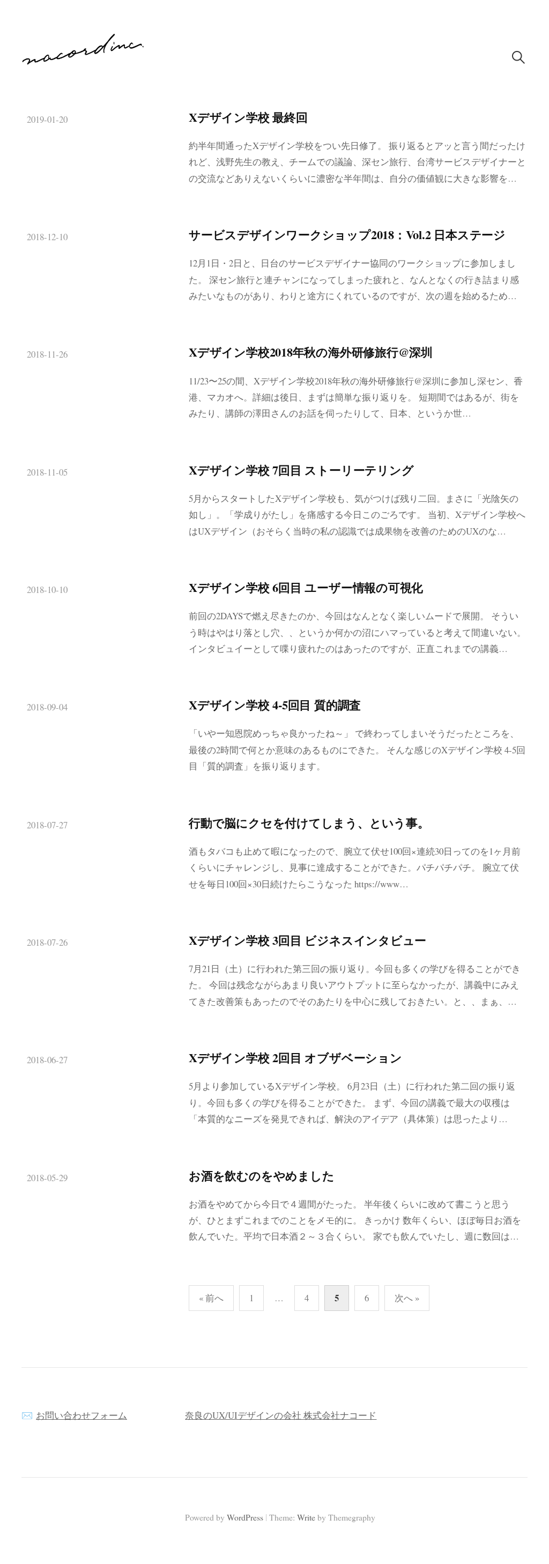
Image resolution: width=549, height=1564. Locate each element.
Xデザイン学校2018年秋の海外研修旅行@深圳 (311, 352)
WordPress (245, 1517)
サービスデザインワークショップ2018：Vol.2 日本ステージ (347, 234)
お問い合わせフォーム (81, 1415)
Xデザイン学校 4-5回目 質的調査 (275, 705)
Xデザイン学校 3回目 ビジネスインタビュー (307, 940)
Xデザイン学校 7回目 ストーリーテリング (301, 470)
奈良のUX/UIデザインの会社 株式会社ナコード (280, 1415)
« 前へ (211, 1298)
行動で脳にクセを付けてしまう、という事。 (309, 823)
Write (306, 1517)
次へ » (407, 1298)
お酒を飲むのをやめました (261, 1175)
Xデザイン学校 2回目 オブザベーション (295, 1057)
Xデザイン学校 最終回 (248, 117)
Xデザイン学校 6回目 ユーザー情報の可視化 (306, 587)
